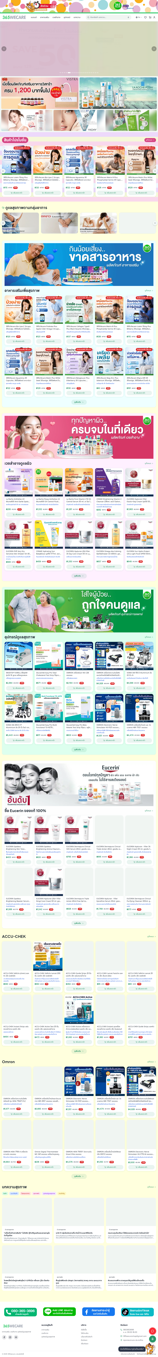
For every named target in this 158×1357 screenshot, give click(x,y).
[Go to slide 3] (64, 72)
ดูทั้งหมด (149, 140)
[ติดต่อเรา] (152, 1331)
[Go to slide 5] (68, 72)
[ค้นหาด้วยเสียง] (152, 1339)
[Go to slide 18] (95, 72)
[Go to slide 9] (78, 72)
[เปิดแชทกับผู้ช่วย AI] (150, 1349)
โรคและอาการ (25, 1193)
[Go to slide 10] (79, 72)
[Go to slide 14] (87, 72)
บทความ (77, 17)
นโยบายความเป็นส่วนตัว (128, 1354)
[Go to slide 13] (85, 72)
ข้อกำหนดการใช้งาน (142, 1354)
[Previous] (2, 171)
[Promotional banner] (40, 93)
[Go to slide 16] (91, 72)
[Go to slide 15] (89, 72)
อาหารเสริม (44, 17)
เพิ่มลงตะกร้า (17, 193)
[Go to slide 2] (62, 72)
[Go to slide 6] (70, 72)
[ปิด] (155, 6)
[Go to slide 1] (60, 72)
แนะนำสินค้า (14, 1193)
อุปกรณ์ (67, 17)
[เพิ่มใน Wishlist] (28, 153)
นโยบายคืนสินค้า (86, 1336)
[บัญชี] (154, 17)
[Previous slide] (3, 48)
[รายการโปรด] (145, 17)
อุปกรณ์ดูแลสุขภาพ (49, 1193)
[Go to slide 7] (72, 72)
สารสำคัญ (62, 1193)
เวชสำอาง (56, 17)
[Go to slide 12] (83, 72)
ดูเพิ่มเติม (77, 402)
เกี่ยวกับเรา (84, 1343)
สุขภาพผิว (36, 1193)
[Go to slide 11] (81, 72)
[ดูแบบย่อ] (28, 157)
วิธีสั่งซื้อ (84, 1329)
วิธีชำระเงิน (85, 1333)
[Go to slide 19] (97, 72)
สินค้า (5, 1193)
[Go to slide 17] (93, 72)
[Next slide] (154, 48)
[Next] (155, 171)
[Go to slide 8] (75, 72)
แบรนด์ (34, 17)
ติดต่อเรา (84, 1340)
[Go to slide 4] (66, 72)
